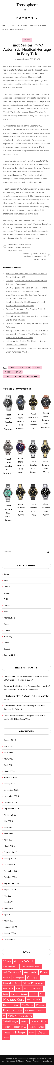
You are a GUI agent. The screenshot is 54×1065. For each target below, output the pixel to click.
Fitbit (6, 599)
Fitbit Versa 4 (37, 989)
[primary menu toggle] (26, 10)
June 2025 (8, 827)
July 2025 (8, 821)
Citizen (7, 593)
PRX (20, 1010)
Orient (6, 624)
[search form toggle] (36, 18)
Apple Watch (24, 961)
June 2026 (8, 752)
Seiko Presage (10, 1021)
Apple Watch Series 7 (30, 966)
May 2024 (8, 908)
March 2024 (9, 920)
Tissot (27, 40)
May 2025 (8, 833)
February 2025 (10, 852)
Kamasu (24, 994)
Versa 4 (31, 1032)
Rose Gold (30, 1010)
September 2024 (11, 883)
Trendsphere (27, 4)
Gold (5, 994)
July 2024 (8, 896)
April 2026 (9, 765)
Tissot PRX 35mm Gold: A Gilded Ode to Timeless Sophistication (19, 247)
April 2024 (9, 914)
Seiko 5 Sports (25, 1016)
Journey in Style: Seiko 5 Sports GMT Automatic (27, 330)
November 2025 (11, 796)
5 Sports (7, 961)
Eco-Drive (8, 988)
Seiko (6, 642)
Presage (40, 1005)
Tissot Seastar (13, 372)
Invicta (7, 611)
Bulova (7, 586)
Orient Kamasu (27, 1005)
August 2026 (10, 740)
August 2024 (10, 889)
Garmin (7, 605)
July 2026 (8, 746)
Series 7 (24, 1021)
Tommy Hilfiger (11, 655)
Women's (6, 1038)
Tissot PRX (20, 1027)
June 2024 (8, 902)
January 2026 (10, 783)
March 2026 (9, 771)
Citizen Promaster (33, 983)
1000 (12, 368)
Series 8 (34, 1021)
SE (4, 1016)
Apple (6, 574)
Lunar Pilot (33, 994)
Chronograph (18, 977)
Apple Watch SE (10, 966)
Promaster (9, 1010)
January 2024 (10, 933)
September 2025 (11, 808)
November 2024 (11, 871)
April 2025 (9, 839)
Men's (42, 994)
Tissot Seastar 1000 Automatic (21, 376)
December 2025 (11, 790)
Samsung (8, 636)
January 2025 (10, 858)
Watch (42, 1032)
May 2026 (8, 758)
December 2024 (11, 864)
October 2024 (10, 877)
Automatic (30, 972)
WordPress (47, 1061)
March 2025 (9, 846)
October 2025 (10, 802)
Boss (6, 580)
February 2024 (10, 927)
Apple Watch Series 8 (12, 972)
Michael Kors (9, 617)
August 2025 (10, 815)
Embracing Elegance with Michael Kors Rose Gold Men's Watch (34, 256)
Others (7, 630)
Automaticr (23, 368)
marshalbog (22, 59)
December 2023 (11, 939)
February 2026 (10, 777)
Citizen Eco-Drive (11, 983)
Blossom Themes (25, 1061)
